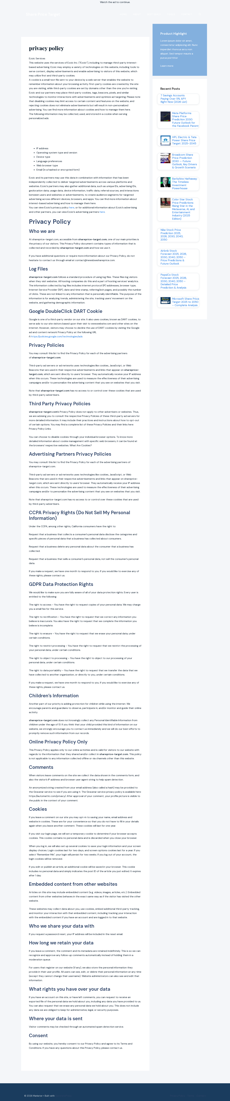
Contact (186, 14)
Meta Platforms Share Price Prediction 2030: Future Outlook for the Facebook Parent (185, 119)
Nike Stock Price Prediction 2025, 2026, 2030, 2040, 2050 (172, 234)
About (137, 14)
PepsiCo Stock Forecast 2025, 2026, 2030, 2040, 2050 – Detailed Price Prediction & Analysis (174, 281)
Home (123, 14)
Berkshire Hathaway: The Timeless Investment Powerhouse (184, 183)
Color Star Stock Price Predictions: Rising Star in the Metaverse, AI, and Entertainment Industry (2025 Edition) (183, 209)
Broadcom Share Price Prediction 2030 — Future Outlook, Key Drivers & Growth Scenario (184, 161)
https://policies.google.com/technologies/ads (57, 336)
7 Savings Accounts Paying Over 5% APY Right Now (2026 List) (174, 99)
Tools (171, 14)
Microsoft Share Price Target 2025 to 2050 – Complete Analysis (185, 302)
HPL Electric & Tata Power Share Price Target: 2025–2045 (184, 140)
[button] (200, 14)
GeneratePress (63, 1095)
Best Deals (154, 14)
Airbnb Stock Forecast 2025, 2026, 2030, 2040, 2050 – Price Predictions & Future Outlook (174, 257)
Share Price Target (43, 14)
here (71, 207)
